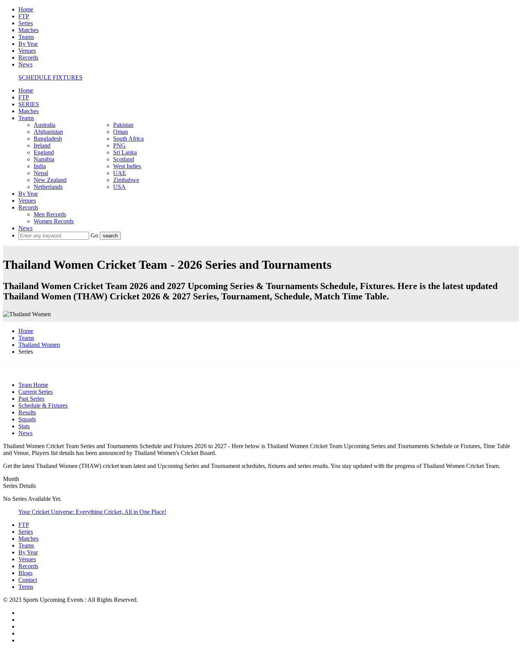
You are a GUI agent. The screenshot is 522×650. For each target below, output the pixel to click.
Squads (27, 419)
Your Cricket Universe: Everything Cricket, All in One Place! (92, 512)
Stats (24, 426)
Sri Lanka (125, 152)
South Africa (128, 138)
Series (25, 23)
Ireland (42, 145)
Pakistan (123, 125)
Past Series (31, 398)
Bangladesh (48, 138)
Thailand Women (39, 344)
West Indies (127, 166)
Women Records (54, 221)
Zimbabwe (126, 180)
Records (28, 57)
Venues (27, 50)
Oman (120, 131)
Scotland (123, 159)
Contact (27, 580)
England (44, 152)
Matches (28, 30)
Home (25, 9)
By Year (28, 44)
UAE (119, 173)
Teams (26, 37)
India (40, 166)
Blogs (25, 573)
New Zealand (50, 180)
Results (27, 412)
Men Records (50, 214)
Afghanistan (48, 131)
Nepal (41, 173)
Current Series (35, 391)
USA (119, 187)
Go (95, 235)
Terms (25, 586)
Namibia (44, 159)
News (25, 64)
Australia (44, 125)
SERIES (28, 104)
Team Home (33, 385)
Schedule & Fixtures (43, 405)
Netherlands (48, 187)
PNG (119, 145)
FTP (23, 16)
